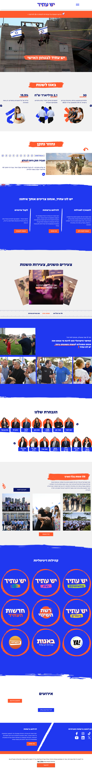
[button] (1, 106)
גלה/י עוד (40, 761)
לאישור (46, 765)
